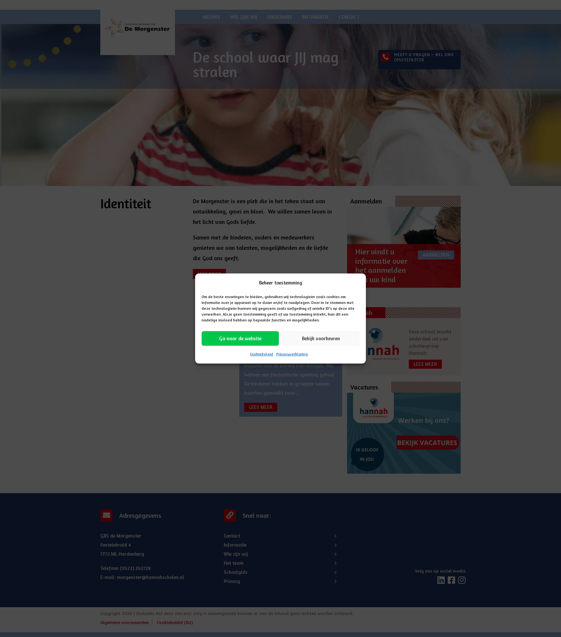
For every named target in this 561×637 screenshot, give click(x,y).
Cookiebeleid (261, 354)
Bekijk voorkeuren (321, 338)
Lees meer (260, 407)
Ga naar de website (240, 338)
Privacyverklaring (292, 354)
